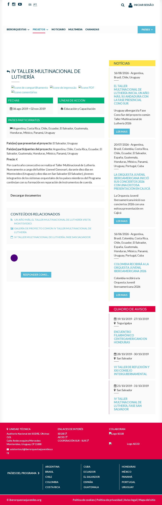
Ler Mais (122, 131)
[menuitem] (19, 29)
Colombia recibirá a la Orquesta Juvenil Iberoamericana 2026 (131, 267)
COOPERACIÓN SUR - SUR (72, 440)
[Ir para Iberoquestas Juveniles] (81, 11)
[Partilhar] (29, 87)
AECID (61, 437)
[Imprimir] (63, 87)
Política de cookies (84, 499)
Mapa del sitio (147, 499)
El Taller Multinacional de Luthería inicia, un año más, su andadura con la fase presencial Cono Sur (131, 94)
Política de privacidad (109, 499)
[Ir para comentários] (24, 92)
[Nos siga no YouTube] (20, 4)
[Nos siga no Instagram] (13, 4)
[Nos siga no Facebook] (8, 4)
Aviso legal (130, 499)
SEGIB (61, 433)
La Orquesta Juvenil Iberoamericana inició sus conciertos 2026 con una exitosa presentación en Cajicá (132, 181)
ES (30, 4)
